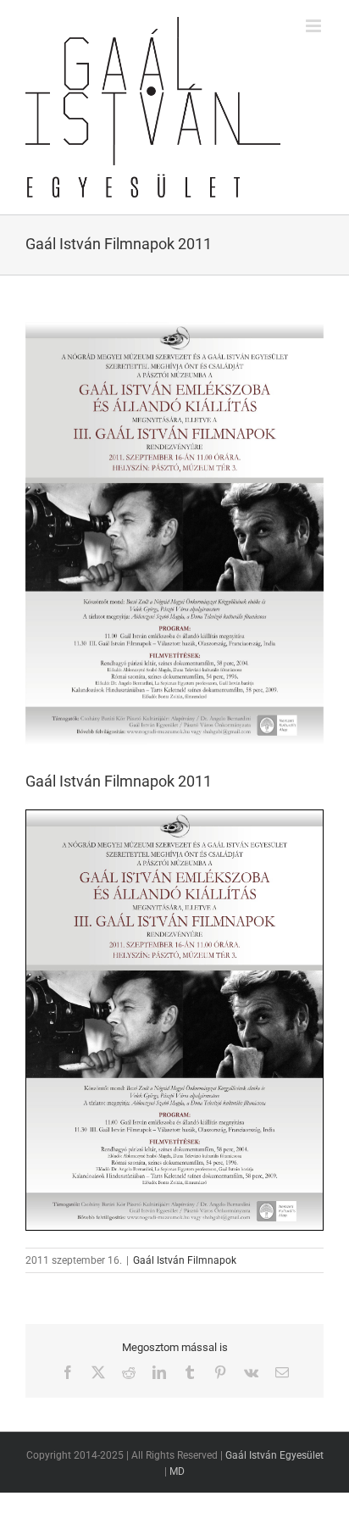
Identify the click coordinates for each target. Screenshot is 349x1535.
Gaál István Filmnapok (184, 1260)
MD (177, 1471)
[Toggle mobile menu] (315, 26)
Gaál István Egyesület (274, 1455)
